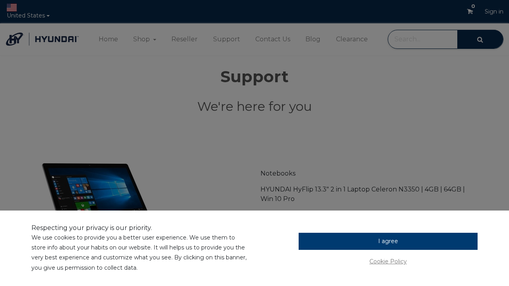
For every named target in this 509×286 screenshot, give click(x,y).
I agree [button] (388, 241)
